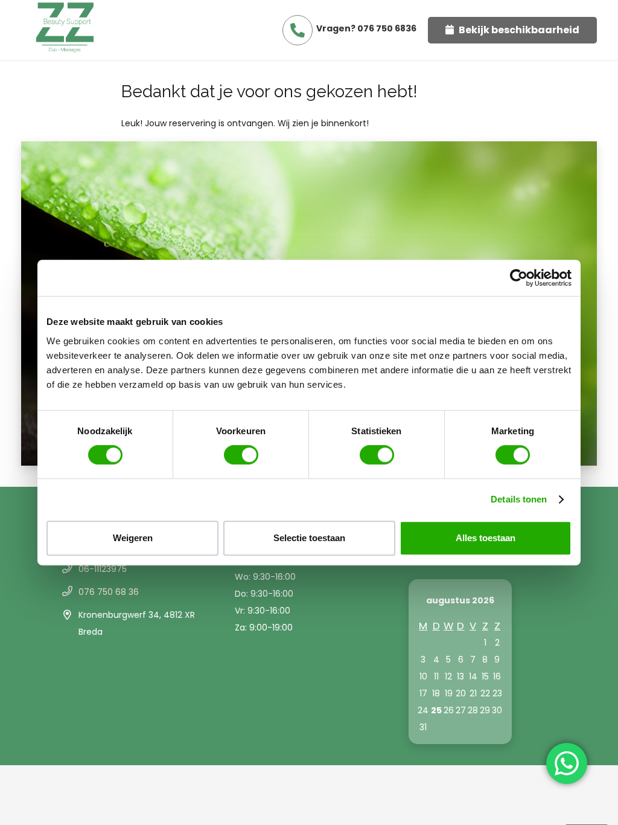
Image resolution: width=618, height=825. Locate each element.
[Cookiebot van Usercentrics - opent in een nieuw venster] (519, 278)
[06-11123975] (70, 568)
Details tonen (519, 499)
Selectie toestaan (309, 538)
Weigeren (133, 538)
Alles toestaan (485, 538)
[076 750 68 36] (70, 591)
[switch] (241, 454)
